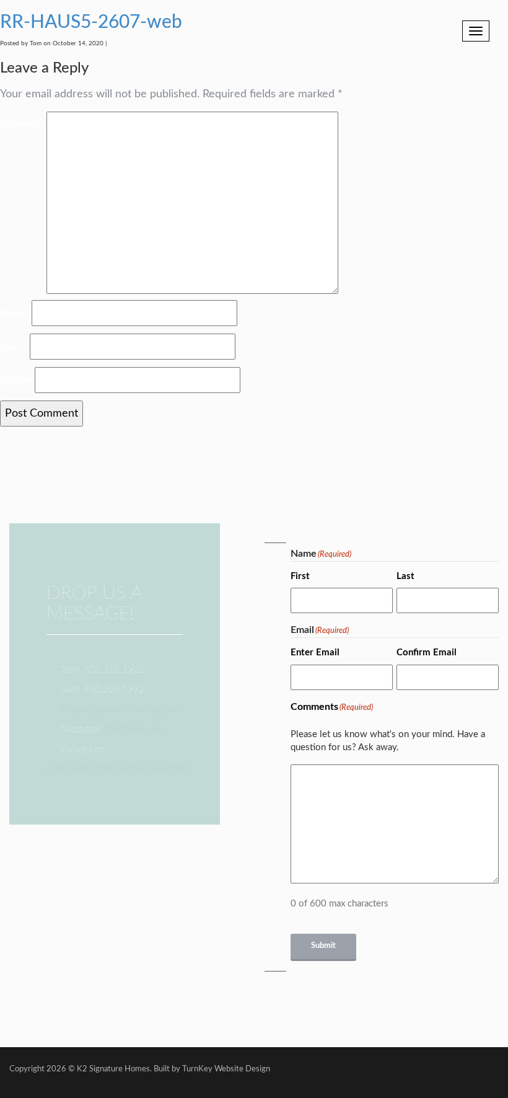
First (300, 576)
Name (14, 313)
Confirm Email (426, 652)
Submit (323, 946)
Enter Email (315, 652)
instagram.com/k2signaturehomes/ (120, 769)
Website (16, 380)
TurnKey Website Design (226, 1069)
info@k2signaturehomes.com (121, 709)
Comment (21, 123)
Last (405, 576)
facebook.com (135, 729)
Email (13, 347)
